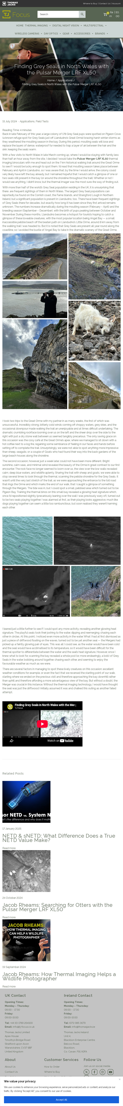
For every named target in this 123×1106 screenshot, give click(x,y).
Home (20, 25)
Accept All (61, 1099)
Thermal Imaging (36, 25)
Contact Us (104, 3)
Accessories (82, 33)
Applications (65, 80)
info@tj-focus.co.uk (24, 1026)
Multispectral (94, 25)
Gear (66, 33)
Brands (100, 33)
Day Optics (51, 33)
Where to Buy (90, 3)
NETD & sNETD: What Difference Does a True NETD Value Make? (58, 838)
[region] (61, 1091)
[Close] (120, 1079)
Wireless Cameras (27, 33)
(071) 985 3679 (77, 1023)
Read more (9, 848)
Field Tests (42, 121)
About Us (10, 1066)
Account (116, 3)
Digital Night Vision (65, 25)
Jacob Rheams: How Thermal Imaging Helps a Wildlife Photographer (59, 976)
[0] (105, 14)
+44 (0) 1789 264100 (21, 1023)
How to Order (52, 1066)
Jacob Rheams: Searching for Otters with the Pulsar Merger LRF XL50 (57, 907)
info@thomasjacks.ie (83, 1026)
